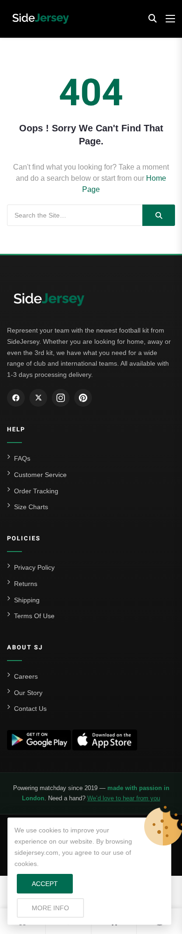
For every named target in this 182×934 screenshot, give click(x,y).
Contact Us (30, 708)
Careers (26, 676)
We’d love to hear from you (123, 798)
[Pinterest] (83, 398)
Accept (45, 883)
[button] (153, 18)
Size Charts (31, 507)
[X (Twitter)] (38, 398)
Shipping (27, 600)
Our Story (28, 692)
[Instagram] (61, 398)
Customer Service (40, 474)
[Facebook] (16, 398)
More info (58, 908)
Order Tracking (36, 491)
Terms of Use (34, 616)
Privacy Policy (34, 567)
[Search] (158, 215)
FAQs (22, 458)
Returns (25, 583)
